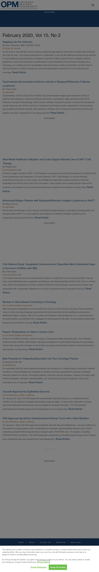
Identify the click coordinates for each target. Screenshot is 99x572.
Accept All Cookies (57, 567)
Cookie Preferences (38, 567)
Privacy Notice (43, 562)
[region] (49, 559)
